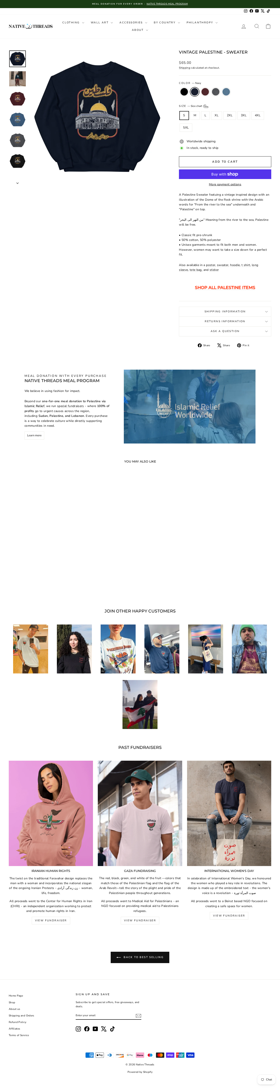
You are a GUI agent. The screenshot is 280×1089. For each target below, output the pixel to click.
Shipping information (225, 311)
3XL (244, 115)
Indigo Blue (226, 91)
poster (210, 265)
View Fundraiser (51, 920)
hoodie (235, 265)
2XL (230, 115)
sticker (214, 270)
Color (190, 83)
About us (14, 1009)
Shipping (184, 68)
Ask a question (225, 331)
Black (184, 91)
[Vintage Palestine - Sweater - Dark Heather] (46, 583)
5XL (186, 127)
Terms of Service (19, 1035)
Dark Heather (215, 91)
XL (217, 115)
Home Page (16, 995)
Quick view (40, 562)
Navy (194, 91)
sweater (222, 265)
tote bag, (196, 270)
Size (191, 106)
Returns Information (225, 321)
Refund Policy (17, 1022)
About (138, 30)
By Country (165, 22)
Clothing (71, 22)
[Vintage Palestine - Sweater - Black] (28, 583)
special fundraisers (70, 406)
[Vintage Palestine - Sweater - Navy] (34, 583)
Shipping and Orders (21, 1015)
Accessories (131, 22)
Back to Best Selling (143, 957)
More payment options (225, 184)
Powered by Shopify (140, 1072)
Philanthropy (200, 22)
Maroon (205, 91)
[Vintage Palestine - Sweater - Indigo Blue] (51, 583)
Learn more (34, 435)
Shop (12, 1002)
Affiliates (14, 1028)
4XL (258, 115)
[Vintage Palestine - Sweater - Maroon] (40, 583)
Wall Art (100, 22)
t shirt (246, 265)
